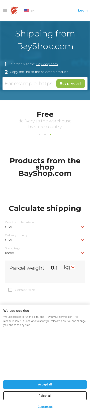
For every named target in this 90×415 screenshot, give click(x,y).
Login (82, 10)
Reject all (45, 395)
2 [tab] (45, 134)
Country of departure (19, 222)
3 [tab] (50, 134)
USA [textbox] (8, 227)
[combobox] (45, 227)
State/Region (14, 248)
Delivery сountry (16, 235)
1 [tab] (39, 134)
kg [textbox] (67, 267)
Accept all (45, 384)
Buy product (70, 83)
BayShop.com (47, 64)
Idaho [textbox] (9, 253)
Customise (45, 407)
